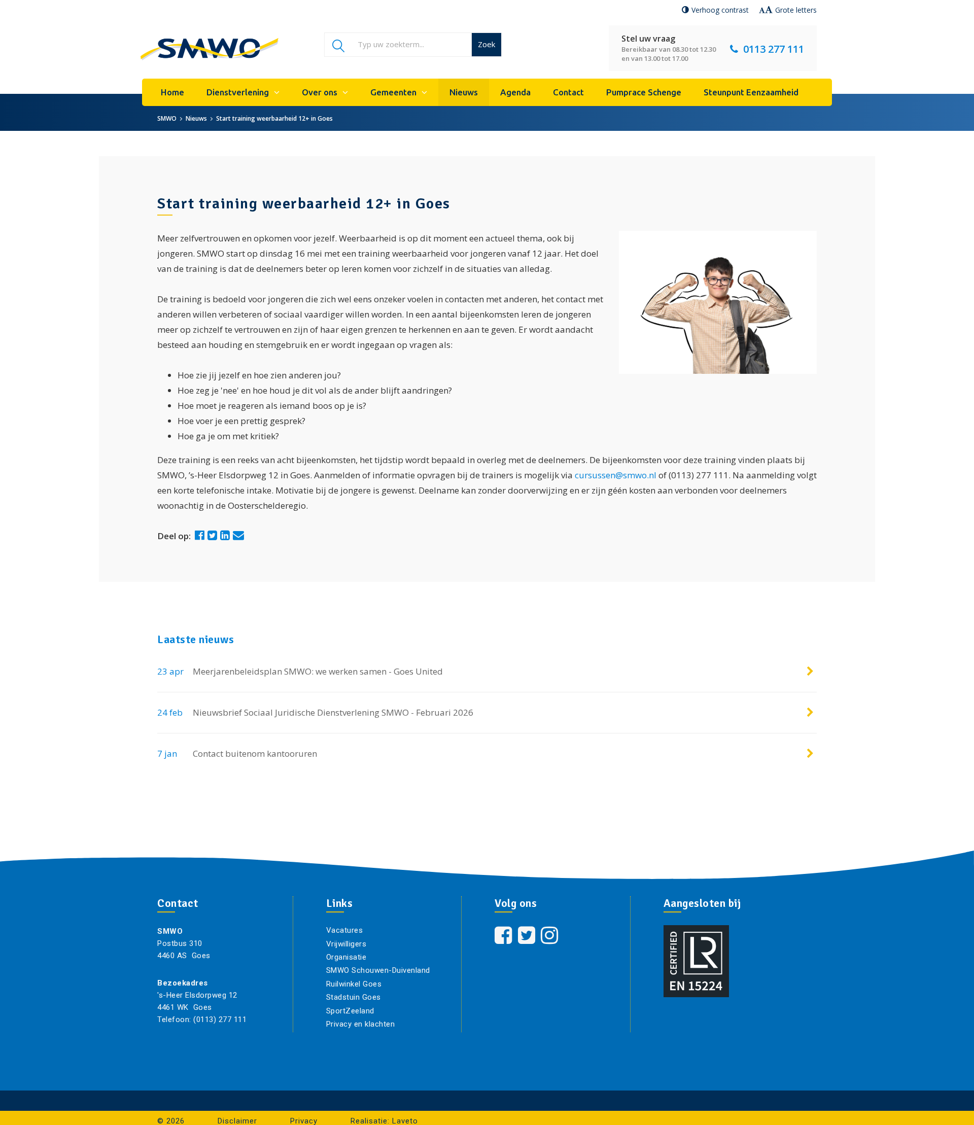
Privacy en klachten (360, 1024)
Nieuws (463, 92)
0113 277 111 (773, 49)
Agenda (515, 92)
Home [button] (172, 92)
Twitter (528, 935)
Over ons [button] (319, 92)
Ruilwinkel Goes (354, 984)
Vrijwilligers (346, 943)
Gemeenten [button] (393, 92)
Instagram (551, 935)
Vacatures (344, 930)
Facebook (504, 935)
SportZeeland (350, 1010)
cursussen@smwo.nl (615, 475)
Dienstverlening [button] (237, 92)
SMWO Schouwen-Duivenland (378, 970)
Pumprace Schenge (643, 92)
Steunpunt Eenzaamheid (751, 92)
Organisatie (346, 957)
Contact (568, 92)
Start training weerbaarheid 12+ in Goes (274, 118)
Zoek (486, 44)
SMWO (167, 118)
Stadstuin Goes (353, 997)
